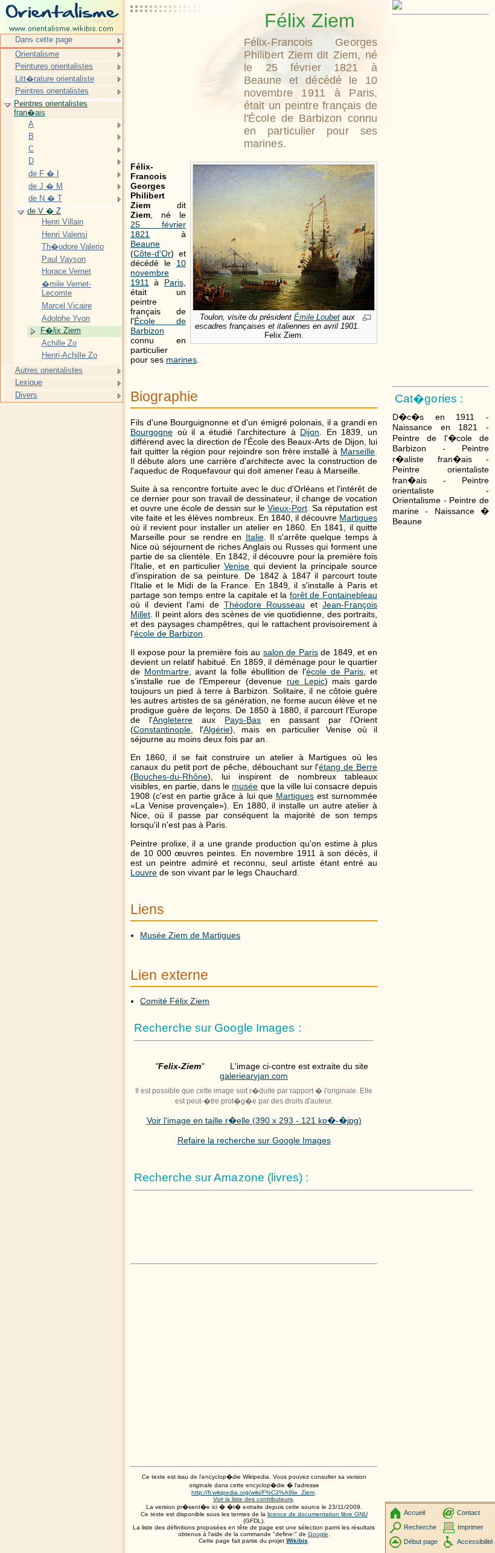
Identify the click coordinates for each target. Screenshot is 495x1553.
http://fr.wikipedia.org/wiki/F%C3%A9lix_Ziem (253, 1492)
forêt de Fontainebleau (333, 595)
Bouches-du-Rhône (170, 776)
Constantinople (162, 729)
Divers (26, 394)
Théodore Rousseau (264, 604)
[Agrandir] (366, 318)
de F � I (43, 173)
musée (245, 786)
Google (318, 1534)
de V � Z (44, 210)
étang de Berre (348, 767)
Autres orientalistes (49, 370)
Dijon (309, 432)
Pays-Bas (243, 720)
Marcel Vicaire (67, 305)
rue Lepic (306, 681)
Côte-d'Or (152, 253)
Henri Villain (62, 221)
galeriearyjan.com (254, 1076)
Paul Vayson (64, 259)
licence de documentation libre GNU (317, 1514)
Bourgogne (151, 432)
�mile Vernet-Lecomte (66, 288)
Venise (236, 566)
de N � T (45, 198)
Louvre (143, 872)
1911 (139, 282)
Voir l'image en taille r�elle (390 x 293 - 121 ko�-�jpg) (254, 1120)
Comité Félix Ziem (174, 1001)
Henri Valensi (65, 234)
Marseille (357, 451)
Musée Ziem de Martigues (190, 935)
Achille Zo (59, 343)
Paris (174, 282)
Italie (255, 537)
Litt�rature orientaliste (54, 78)
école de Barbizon (168, 633)
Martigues (358, 517)
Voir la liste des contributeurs (253, 1499)
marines (181, 359)
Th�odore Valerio (73, 246)
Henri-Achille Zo (69, 355)
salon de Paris (290, 652)
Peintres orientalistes (52, 90)
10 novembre (158, 268)
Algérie (216, 729)
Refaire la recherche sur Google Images (254, 1140)
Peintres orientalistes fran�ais (51, 108)
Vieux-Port (287, 508)
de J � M (45, 186)
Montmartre (166, 671)
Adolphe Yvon (66, 318)
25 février (158, 224)
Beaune (145, 244)
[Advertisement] (184, 39)
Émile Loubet (317, 317)
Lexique (28, 382)
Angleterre (173, 720)
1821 (140, 234)
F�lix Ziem (60, 330)
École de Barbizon (158, 325)
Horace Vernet (66, 271)
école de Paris (334, 671)
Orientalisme (37, 54)
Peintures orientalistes (54, 66)
